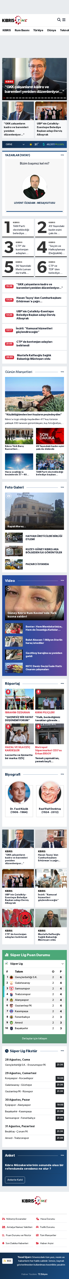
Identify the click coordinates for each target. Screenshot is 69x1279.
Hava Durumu (48, 1219)
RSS (9, 1261)
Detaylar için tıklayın (34, 1038)
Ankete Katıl (15, 1179)
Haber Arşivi (46, 1243)
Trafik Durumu (47, 1227)
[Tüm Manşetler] (62, 372)
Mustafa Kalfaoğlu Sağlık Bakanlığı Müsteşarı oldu (49, 937)
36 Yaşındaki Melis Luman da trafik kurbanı (23, 270)
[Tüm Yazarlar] (62, 155)
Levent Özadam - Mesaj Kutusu (34, 203)
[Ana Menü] (63, 20)
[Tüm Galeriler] (62, 487)
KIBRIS (7, 30)
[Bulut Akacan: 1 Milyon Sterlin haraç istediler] (14, 641)
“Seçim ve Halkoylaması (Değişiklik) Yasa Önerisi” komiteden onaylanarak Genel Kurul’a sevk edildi (57, 250)
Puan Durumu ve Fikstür (18, 1235)
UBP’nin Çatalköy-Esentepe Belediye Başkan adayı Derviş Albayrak (35, 315)
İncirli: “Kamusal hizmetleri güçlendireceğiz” (48, 898)
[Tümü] (62, 683)
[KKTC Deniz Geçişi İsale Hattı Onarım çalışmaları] (14, 667)
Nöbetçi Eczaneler (16, 1219)
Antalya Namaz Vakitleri (19, 1227)
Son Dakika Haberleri (17, 1243)
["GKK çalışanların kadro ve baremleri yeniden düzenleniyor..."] (18, 839)
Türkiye (38, 30)
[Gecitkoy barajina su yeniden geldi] (14, 654)
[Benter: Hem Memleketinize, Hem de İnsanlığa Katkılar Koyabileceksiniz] (14, 628)
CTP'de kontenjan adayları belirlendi (22, 250)
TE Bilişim (43, 1274)
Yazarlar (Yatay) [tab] (17, 155)
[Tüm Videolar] (62, 580)
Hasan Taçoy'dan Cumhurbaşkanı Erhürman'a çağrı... (49, 858)
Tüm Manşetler (48, 1235)
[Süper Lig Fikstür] (62, 1051)
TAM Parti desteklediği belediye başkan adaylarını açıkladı (21, 230)
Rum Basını (22, 30)
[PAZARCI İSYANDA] (14, 564)
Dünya (51, 30)
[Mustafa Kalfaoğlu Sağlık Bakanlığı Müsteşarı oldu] (51, 918)
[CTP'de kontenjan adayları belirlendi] (18, 918)
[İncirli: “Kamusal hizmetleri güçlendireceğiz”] (51, 878)
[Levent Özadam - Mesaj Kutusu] (34, 186)
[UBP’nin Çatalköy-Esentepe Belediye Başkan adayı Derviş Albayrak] (18, 878)
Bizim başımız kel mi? (34, 163)
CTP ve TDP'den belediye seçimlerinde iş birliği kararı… (57, 270)
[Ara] (59, 20)
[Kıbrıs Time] (14, 20)
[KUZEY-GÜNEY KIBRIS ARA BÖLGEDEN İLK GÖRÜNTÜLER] (14, 551)
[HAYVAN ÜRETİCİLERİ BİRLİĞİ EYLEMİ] (14, 537)
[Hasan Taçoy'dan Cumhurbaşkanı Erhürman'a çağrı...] (51, 839)
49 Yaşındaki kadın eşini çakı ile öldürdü (56, 230)
